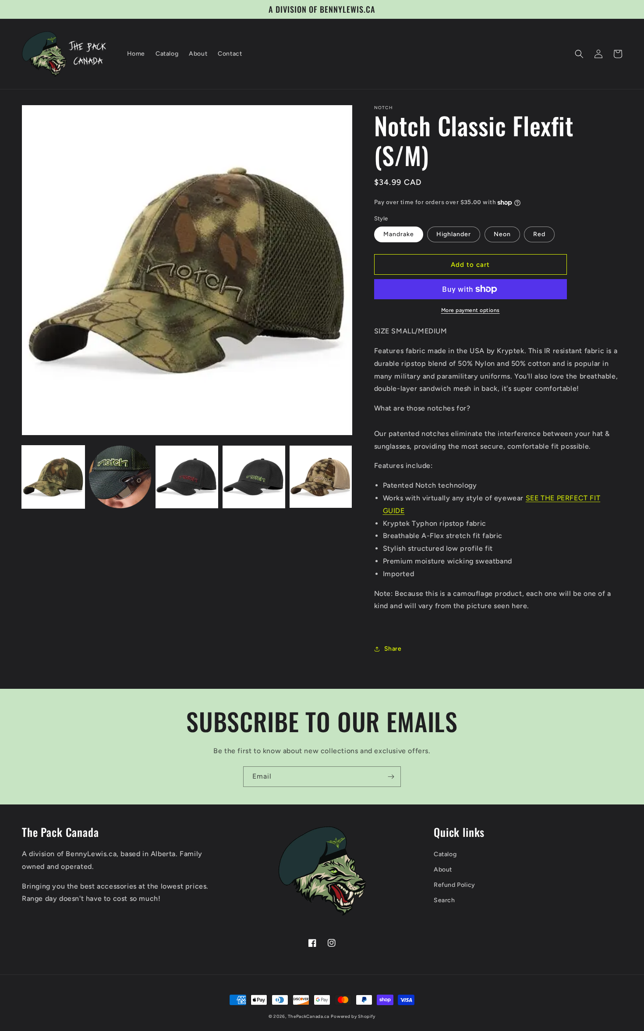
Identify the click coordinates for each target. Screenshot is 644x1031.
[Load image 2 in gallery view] (120, 477)
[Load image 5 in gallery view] (321, 477)
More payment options (470, 310)
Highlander (453, 234)
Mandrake (398, 234)
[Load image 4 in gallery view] (254, 477)
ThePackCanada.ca (308, 1016)
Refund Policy (454, 885)
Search (444, 900)
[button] (579, 54)
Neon (502, 234)
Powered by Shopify (353, 1016)
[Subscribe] (390, 776)
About (443, 869)
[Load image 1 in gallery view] (53, 477)
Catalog (445, 854)
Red (539, 234)
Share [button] (393, 648)
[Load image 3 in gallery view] (187, 477)
